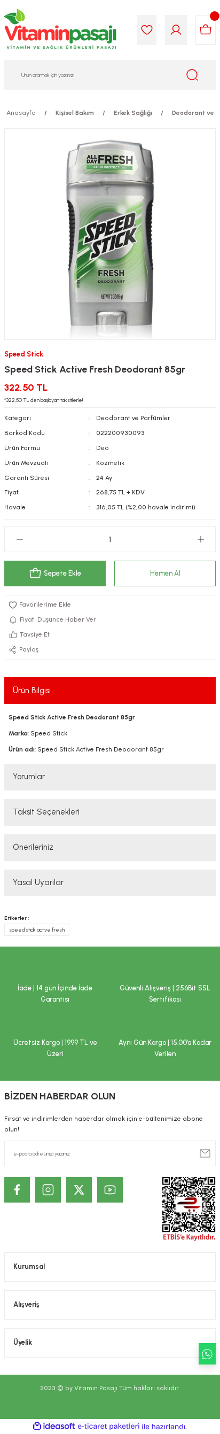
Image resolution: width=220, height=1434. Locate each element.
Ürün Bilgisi (32, 690)
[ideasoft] (54, 1426)
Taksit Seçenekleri (46, 812)
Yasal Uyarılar (38, 882)
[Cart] (205, 30)
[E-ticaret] (108, 1426)
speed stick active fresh (37, 929)
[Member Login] (176, 30)
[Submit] (205, 1153)
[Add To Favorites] (110, 605)
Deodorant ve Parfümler (133, 418)
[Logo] (60, 30)
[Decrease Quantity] (19, 539)
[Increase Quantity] (200, 539)
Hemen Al (165, 573)
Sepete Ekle (62, 573)
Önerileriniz (33, 847)
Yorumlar (29, 776)
